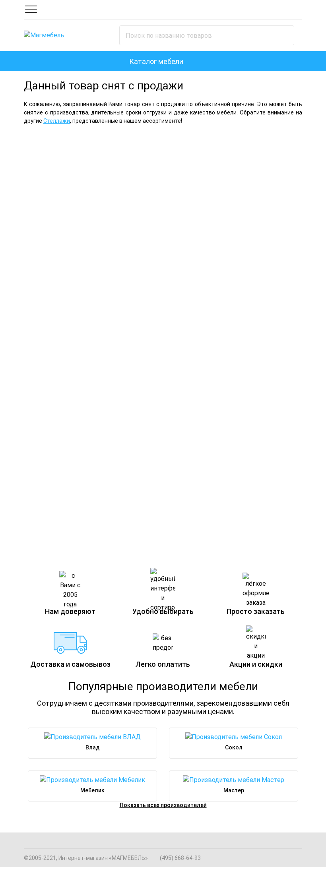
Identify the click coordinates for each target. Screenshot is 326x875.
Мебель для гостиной (228, 145)
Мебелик (92, 790)
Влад (92, 747)
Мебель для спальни (81, 145)
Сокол (234, 747)
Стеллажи (56, 121)
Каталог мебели (156, 61)
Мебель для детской (60, 297)
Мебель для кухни (199, 297)
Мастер (233, 790)
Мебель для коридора (64, 444)
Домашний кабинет (202, 444)
